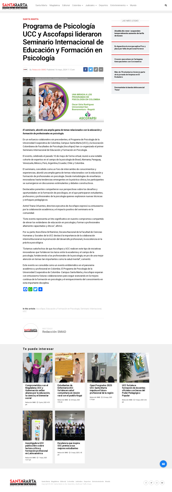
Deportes (103, 5)
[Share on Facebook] (85, 69)
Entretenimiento (118, 5)
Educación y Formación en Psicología (63, 309)
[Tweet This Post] (90, 69)
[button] (163, 463)
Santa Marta (41, 5)
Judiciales (90, 5)
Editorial (66, 5)
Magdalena (55, 5)
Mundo (133, 5)
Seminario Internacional (90, 309)
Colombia (76, 5)
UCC (25, 311)
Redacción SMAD (39, 70)
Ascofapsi (40, 309)
